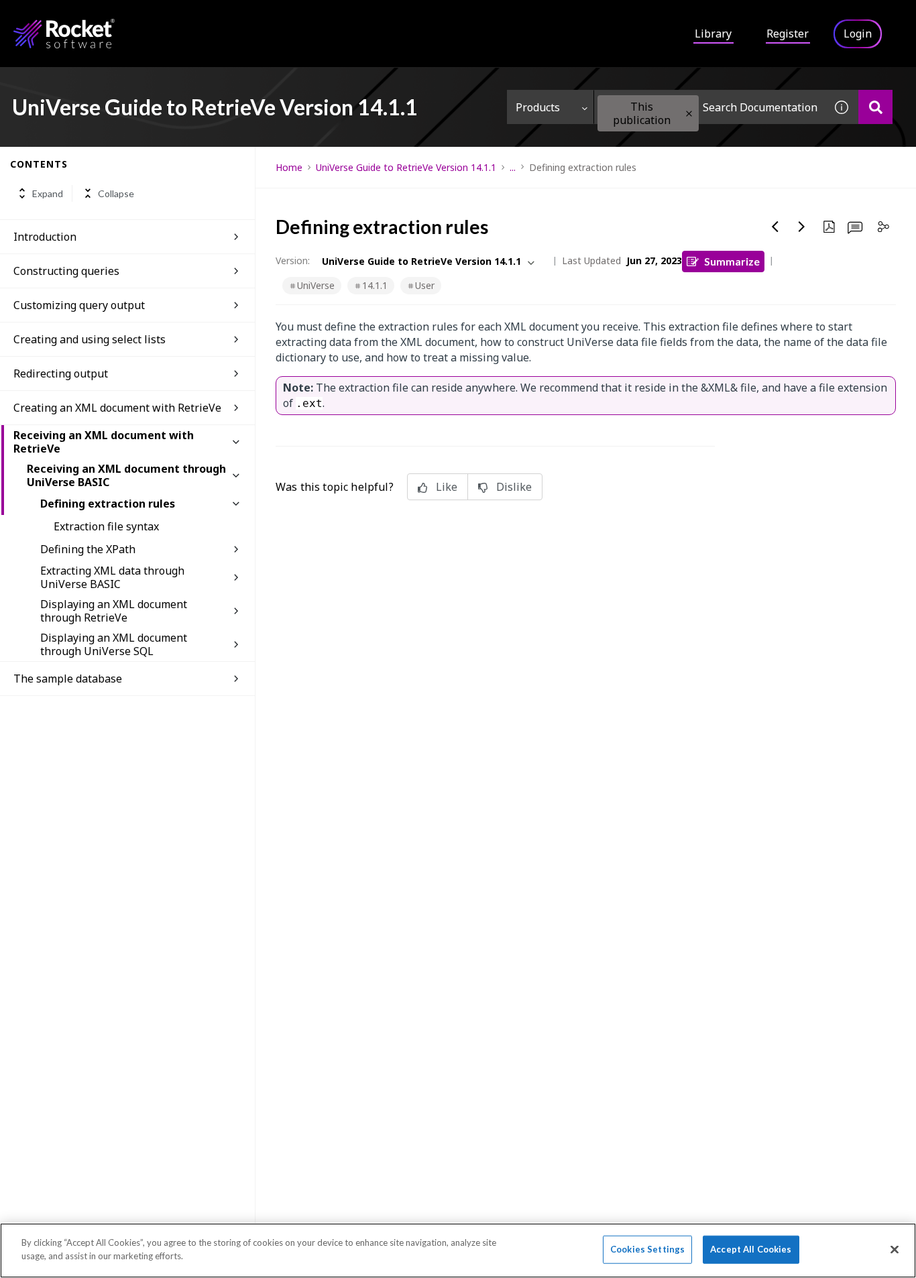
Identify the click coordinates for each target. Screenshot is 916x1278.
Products (538, 107)
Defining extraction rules (107, 503)
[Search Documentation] (875, 107)
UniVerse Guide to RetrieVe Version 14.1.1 (406, 167)
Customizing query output (79, 305)
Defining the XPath (87, 549)
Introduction (44, 236)
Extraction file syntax (106, 526)
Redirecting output (60, 373)
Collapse (116, 193)
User (425, 285)
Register (787, 33)
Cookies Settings (647, 1249)
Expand (47, 193)
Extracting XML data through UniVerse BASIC (112, 577)
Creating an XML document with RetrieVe (117, 407)
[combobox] (709, 107)
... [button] (513, 167)
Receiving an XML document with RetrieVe (103, 442)
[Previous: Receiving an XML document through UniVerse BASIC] (775, 226)
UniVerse (316, 285)
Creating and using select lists (89, 339)
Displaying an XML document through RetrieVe (113, 610)
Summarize (732, 261)
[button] (689, 114)
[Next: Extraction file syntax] (802, 226)
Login (858, 33)
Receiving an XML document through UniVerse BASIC (126, 475)
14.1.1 (375, 285)
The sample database (67, 678)
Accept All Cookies (750, 1249)
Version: (293, 260)
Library (713, 33)
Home (289, 167)
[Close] (894, 1249)
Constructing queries (66, 271)
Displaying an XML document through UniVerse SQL (113, 644)
